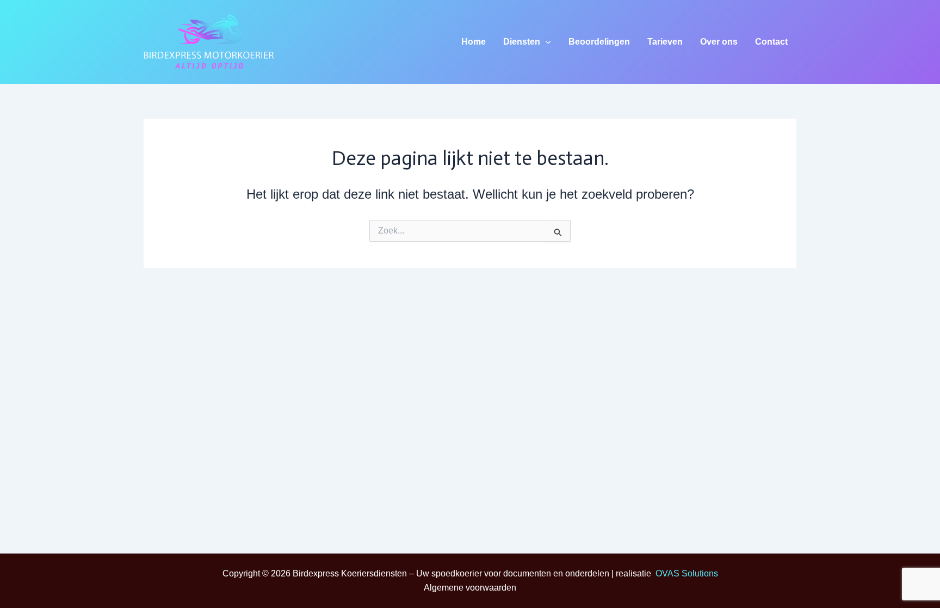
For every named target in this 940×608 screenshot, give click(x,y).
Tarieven (665, 41)
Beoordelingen (599, 41)
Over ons (719, 41)
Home (473, 41)
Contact (771, 41)
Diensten (521, 41)
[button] (545, 42)
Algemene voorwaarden (470, 587)
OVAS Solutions (686, 573)
